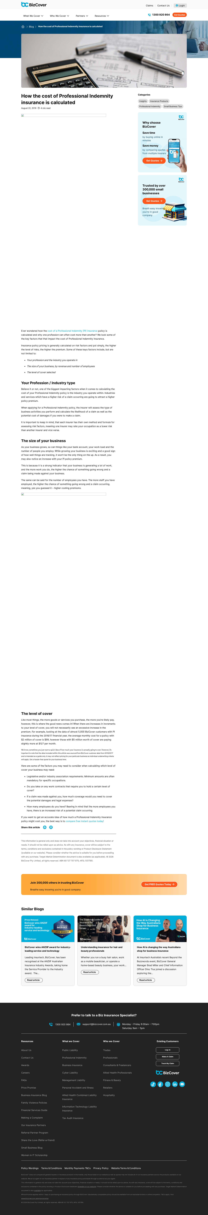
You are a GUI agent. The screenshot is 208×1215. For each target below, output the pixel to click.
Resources (100, 15)
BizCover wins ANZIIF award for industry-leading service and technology (48, 949)
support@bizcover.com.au (96, 1024)
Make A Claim (167, 1057)
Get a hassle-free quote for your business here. (48, 759)
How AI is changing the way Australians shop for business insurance (159, 949)
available (37, 1191)
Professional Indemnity (149, 106)
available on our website (87, 1187)
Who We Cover (58, 15)
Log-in (167, 1050)
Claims (149, 5)
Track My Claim (167, 1063)
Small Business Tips (173, 106)
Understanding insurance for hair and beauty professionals (101, 949)
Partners (80, 15)
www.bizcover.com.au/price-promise (34, 1198)
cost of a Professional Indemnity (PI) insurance (72, 330)
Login (182, 5)
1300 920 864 (161, 14)
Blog (32, 26)
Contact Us (163, 5)
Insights (143, 101)
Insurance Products (159, 101)
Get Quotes (179, 15)
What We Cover (31, 15)
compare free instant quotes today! (85, 821)
